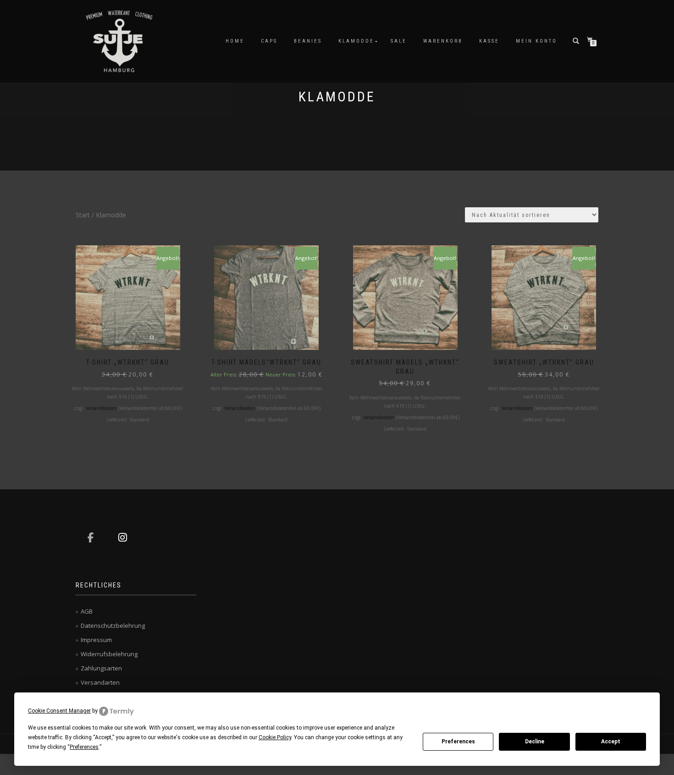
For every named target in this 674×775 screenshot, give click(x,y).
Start (83, 214)
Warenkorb (443, 41)
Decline (534, 741)
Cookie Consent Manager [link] (59, 711)
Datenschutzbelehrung (113, 625)
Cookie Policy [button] (275, 737)
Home (235, 41)
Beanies (308, 41)
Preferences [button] (84, 747)
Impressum (96, 640)
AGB (87, 611)
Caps (269, 41)
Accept (610, 741)
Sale (399, 41)
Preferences (458, 741)
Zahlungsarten (101, 668)
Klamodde (356, 41)
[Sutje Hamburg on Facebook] (90, 537)
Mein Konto (536, 41)
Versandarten (100, 682)
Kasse (489, 41)
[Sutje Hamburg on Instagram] (123, 537)
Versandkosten (101, 408)
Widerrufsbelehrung (109, 654)
